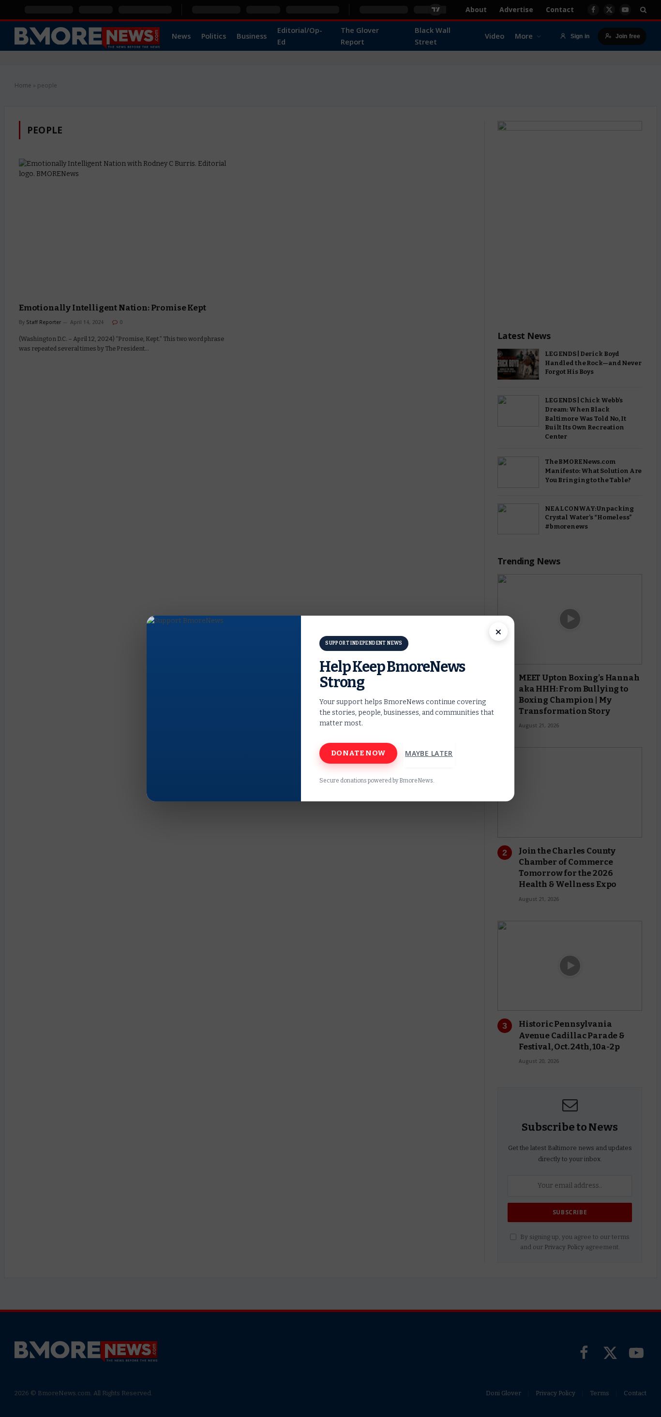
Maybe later (429, 753)
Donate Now (358, 753)
